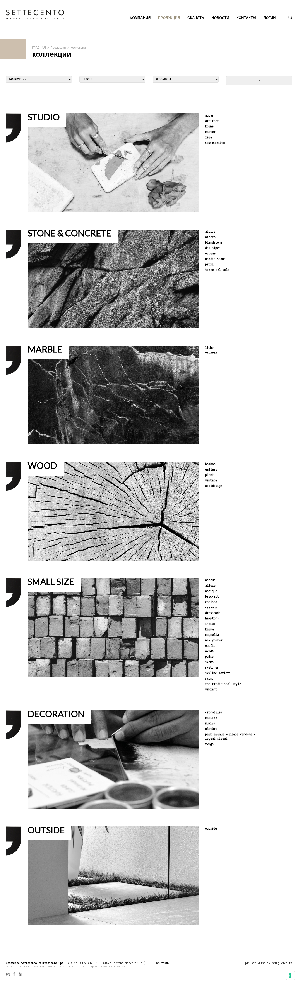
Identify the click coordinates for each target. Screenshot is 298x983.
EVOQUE (210, 253)
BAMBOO (210, 464)
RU (289, 18)
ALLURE (210, 585)
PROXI (209, 264)
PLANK (209, 475)
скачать (195, 18)
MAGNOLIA (212, 635)
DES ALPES (212, 248)
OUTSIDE (211, 828)
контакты (246, 18)
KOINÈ (209, 126)
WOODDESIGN (213, 486)
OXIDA (209, 651)
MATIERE (211, 718)
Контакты (162, 963)
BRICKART (212, 596)
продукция (169, 18)
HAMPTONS (212, 618)
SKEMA (209, 662)
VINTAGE (211, 480)
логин (270, 18)
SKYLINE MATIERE (218, 673)
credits (286, 963)
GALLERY (211, 469)
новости (220, 18)
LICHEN (210, 348)
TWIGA (209, 744)
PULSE (209, 657)
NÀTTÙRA (211, 729)
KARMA (209, 629)
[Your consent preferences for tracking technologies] (290, 975)
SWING (209, 678)
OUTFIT (210, 646)
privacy (250, 963)
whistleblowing (268, 963)
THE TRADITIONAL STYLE (223, 684)
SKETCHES (212, 667)
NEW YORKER (214, 640)
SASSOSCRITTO (215, 143)
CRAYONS (211, 607)
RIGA (208, 137)
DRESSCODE (212, 613)
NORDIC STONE (215, 259)
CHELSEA (211, 602)
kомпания (140, 18)
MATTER (210, 132)
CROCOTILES (213, 712)
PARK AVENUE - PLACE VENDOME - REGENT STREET (230, 737)
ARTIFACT (212, 121)
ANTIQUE (211, 591)
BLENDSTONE (213, 242)
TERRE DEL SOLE (217, 270)
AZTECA (210, 237)
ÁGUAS (209, 115)
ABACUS (210, 580)
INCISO (210, 624)
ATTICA (210, 232)
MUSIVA (210, 723)
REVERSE (211, 353)
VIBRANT (211, 689)
